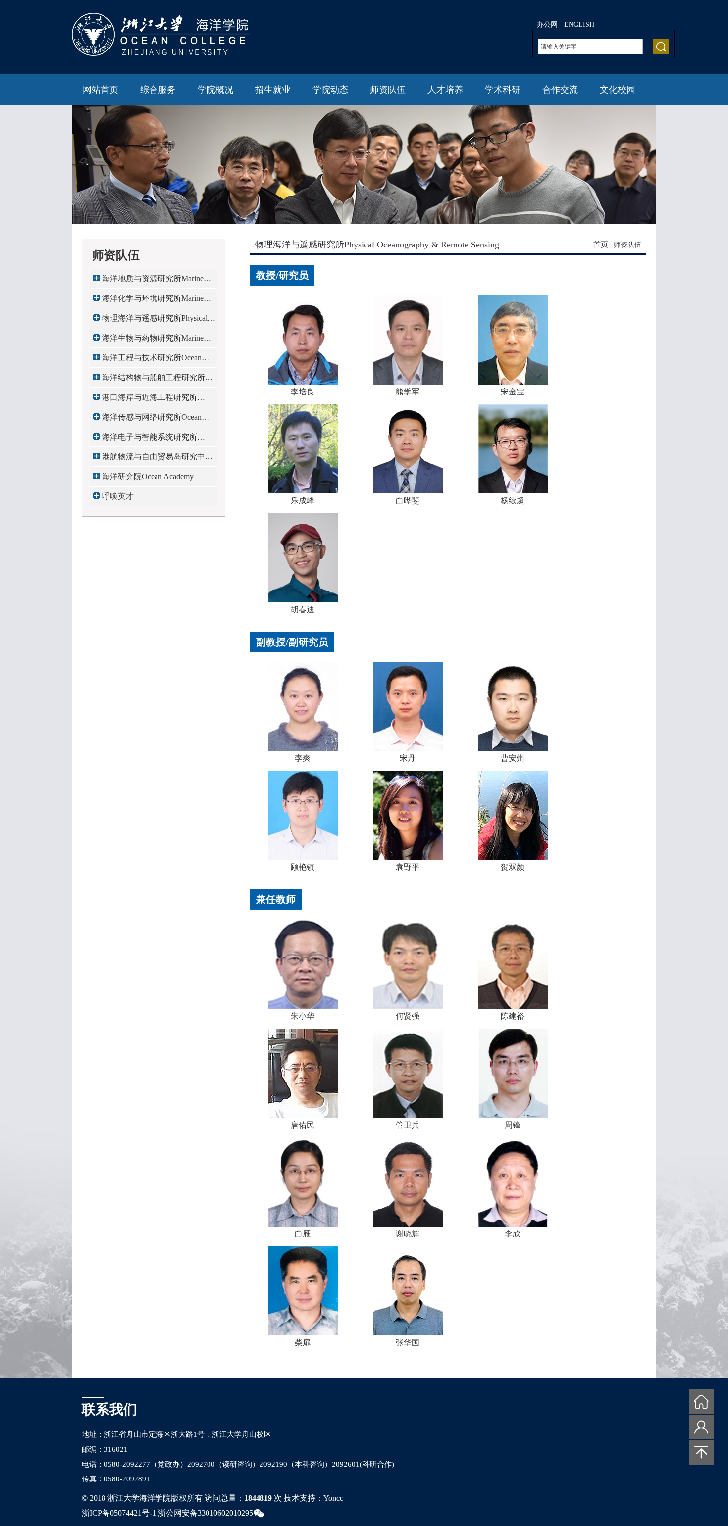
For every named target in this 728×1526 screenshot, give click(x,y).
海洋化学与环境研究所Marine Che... (153, 301)
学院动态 (330, 90)
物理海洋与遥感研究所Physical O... (155, 321)
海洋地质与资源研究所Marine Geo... (153, 281)
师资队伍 (388, 90)
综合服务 (158, 90)
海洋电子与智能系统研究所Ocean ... (149, 440)
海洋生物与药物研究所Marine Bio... (153, 341)
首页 (600, 244)
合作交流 (560, 90)
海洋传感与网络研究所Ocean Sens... (152, 420)
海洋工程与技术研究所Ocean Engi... (152, 360)
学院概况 (215, 90)
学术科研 (502, 90)
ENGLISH (579, 24)
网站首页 (100, 90)
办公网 (547, 24)
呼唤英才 (118, 496)
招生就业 (273, 90)
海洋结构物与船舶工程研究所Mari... (153, 380)
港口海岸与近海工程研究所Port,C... (149, 400)
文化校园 (617, 90)
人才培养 (445, 90)
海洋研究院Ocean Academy (148, 476)
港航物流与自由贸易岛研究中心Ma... (157, 459)
